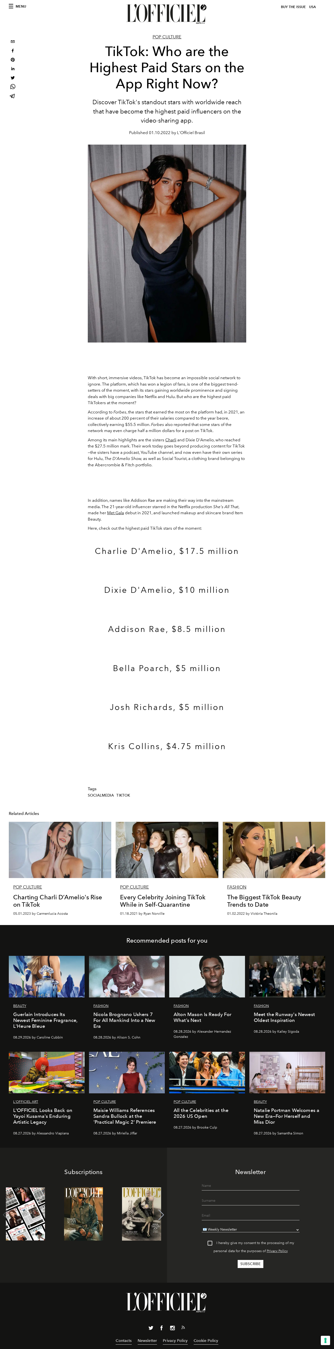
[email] (13, 42)
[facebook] (13, 51)
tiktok (123, 795)
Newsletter (147, 1340)
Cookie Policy (206, 1340)
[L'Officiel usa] (167, 14)
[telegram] (13, 96)
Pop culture (167, 37)
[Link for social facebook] (161, 1328)
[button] (161, 1215)
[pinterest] (13, 60)
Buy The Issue (293, 7)
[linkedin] (13, 69)
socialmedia (101, 795)
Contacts (124, 1340)
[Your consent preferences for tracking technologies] (325, 1340)
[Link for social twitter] (150, 1328)
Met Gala (115, 512)
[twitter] (13, 78)
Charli (170, 439)
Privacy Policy (277, 1251)
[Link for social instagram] (172, 1328)
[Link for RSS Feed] (183, 1328)
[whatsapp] (13, 87)
